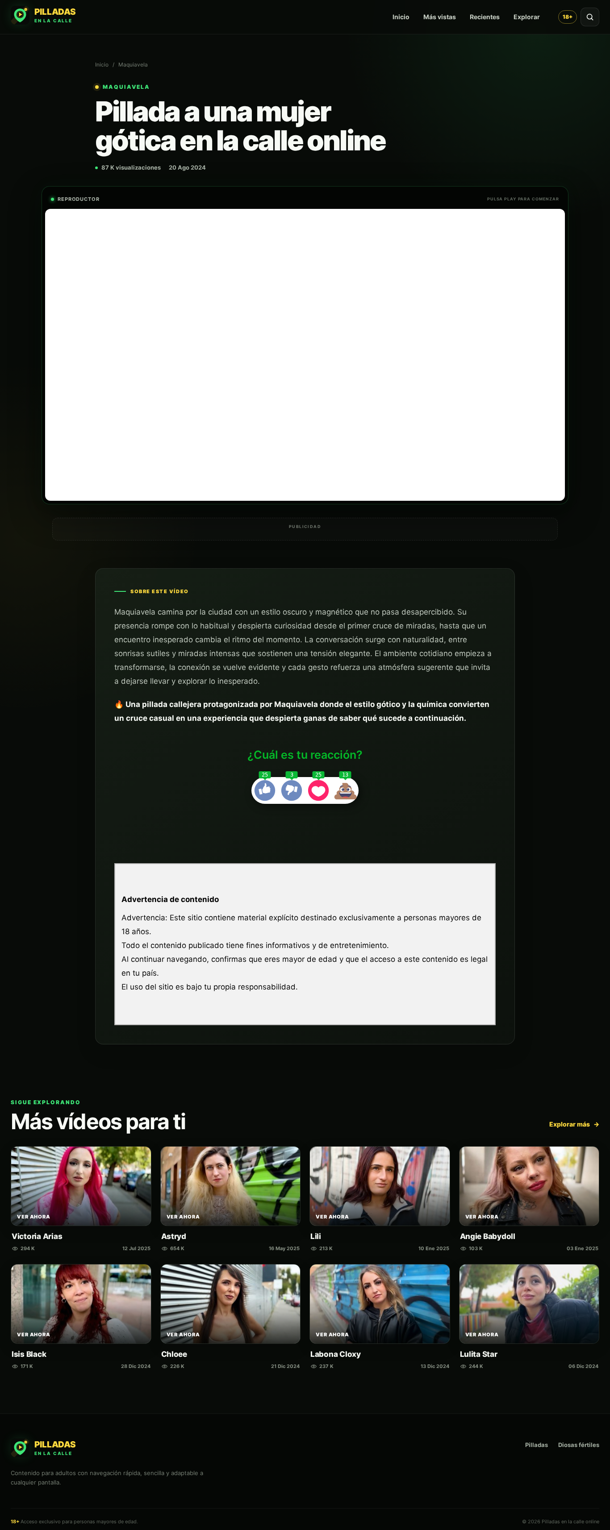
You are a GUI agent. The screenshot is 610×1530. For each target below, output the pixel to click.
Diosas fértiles (578, 1444)
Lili (315, 1236)
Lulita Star (478, 1354)
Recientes (485, 17)
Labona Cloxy (335, 1354)
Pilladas (536, 1444)
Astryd (173, 1236)
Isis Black (29, 1354)
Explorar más (574, 1124)
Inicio (401, 17)
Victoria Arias (37, 1236)
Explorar (527, 17)
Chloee (174, 1354)
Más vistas (439, 17)
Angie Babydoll (487, 1236)
